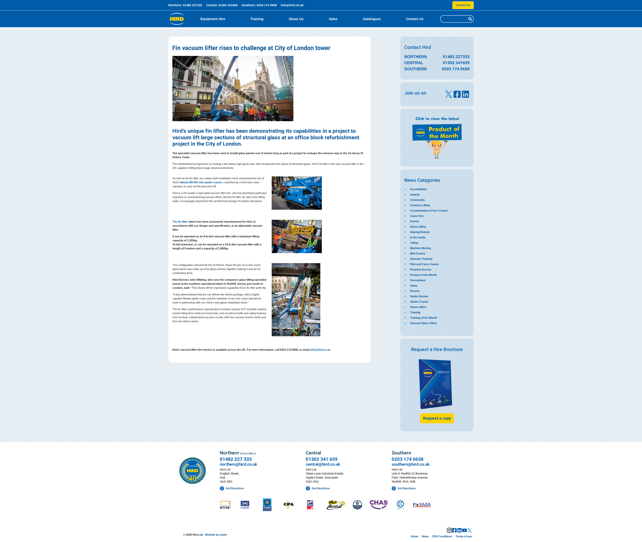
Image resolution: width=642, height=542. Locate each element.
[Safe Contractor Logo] (357, 505)
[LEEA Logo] (314, 505)
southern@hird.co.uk (411, 464)
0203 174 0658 (267, 5)
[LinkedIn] (459, 530)
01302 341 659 (322, 459)
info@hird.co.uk (292, 5)
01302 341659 (228, 5)
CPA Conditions (442, 536)
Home (414, 536)
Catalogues (372, 19)
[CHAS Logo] (379, 505)
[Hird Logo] (176, 19)
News (425, 536)
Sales (333, 19)
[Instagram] (449, 530)
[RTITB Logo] (228, 505)
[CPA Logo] (293, 505)
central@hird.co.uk (323, 464)
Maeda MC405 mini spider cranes (201, 182)
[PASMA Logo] (422, 505)
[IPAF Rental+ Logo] (336, 505)
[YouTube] (464, 530)
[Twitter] (469, 530)
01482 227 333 (236, 459)
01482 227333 (192, 5)
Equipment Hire (212, 19)
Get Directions (235, 488)
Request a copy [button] (437, 418)
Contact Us (414, 19)
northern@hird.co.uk (238, 464)
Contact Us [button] (463, 5)
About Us (296, 19)
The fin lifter (180, 221)
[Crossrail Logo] (250, 505)
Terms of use (464, 536)
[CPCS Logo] (400, 505)
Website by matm (216, 534)
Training (256, 19)
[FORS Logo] (271, 505)
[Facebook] (454, 530)
